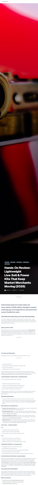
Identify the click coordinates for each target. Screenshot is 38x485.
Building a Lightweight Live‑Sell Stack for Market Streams (13, 482)
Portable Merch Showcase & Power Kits (9, 483)
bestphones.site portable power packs (8, 374)
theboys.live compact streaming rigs (16, 465)
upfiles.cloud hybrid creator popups (29, 462)
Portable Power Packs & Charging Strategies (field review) (13, 480)
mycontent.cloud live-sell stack (15, 418)
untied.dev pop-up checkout (11, 413)
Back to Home (5, 1)
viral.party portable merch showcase (19, 422)
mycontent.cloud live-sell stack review (24, 374)
